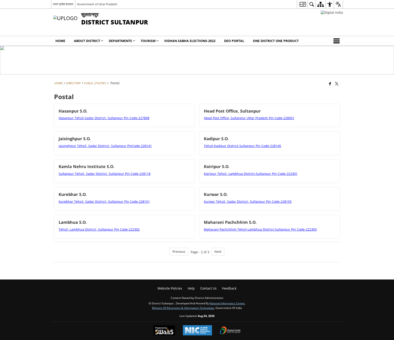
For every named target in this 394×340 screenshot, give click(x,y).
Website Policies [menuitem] (170, 288)
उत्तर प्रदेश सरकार (63, 4)
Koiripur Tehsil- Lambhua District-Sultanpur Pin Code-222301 (251, 173)
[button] (337, 41)
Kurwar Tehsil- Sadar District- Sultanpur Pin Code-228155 (248, 201)
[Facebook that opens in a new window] (330, 83)
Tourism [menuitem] (148, 41)
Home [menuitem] (60, 41)
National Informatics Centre (227, 303)
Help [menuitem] (191, 288)
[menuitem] (302, 4)
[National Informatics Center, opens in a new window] (197, 331)
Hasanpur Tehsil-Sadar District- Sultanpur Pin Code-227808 (104, 118)
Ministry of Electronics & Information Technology (183, 308)
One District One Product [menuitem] (276, 41)
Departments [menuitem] (120, 41)
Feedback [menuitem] (229, 288)
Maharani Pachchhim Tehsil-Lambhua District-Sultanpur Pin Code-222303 (260, 229)
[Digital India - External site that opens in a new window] (332, 12)
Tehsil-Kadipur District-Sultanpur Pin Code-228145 (242, 146)
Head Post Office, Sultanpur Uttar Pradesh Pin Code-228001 (249, 118)
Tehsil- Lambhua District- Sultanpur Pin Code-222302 (99, 229)
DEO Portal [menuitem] (234, 41)
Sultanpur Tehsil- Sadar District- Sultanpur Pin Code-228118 (104, 173)
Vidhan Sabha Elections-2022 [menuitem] (189, 41)
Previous (178, 251)
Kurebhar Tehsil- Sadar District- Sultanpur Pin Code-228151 (104, 201)
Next (217, 251)
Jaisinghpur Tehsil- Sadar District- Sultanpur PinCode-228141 (105, 146)
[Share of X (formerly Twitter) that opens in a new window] (337, 83)
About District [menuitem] (87, 41)
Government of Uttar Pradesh (97, 4)
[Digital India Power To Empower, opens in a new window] (230, 331)
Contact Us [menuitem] (208, 288)
